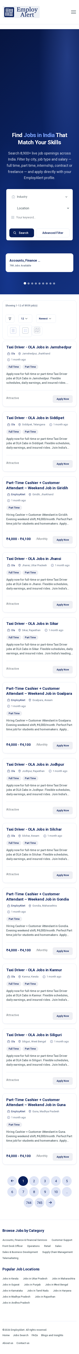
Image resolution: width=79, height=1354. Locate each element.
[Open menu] (73, 12)
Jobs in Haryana (62, 1290)
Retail (47, 1246)
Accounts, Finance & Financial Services (24, 1240)
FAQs (35, 1335)
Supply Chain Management (57, 1252)
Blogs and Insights (52, 1335)
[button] (25, 283)
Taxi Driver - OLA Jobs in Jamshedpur (39, 347)
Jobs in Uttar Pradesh (35, 1278)
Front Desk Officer (12, 1246)
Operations (33, 1246)
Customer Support (62, 1240)
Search (23, 232)
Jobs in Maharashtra (63, 1278)
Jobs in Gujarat (10, 1284)
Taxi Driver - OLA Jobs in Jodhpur (35, 764)
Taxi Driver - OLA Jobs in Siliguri (34, 1035)
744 (28, 1203)
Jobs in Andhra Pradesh (16, 1302)
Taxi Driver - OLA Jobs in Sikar (32, 623)
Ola (13, 353)
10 (56, 1192)
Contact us (22, 1343)
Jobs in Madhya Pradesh (16, 1296)
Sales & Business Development (20, 1252)
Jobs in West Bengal (56, 1284)
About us (7, 1343)
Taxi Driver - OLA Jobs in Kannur (34, 970)
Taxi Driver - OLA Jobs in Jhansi (33, 558)
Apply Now (63, 399)
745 (39, 1203)
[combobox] (40, 197)
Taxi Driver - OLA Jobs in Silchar (34, 829)
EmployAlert (18, 494)
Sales (58, 1246)
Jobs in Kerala (10, 1278)
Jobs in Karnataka (12, 1290)
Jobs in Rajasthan (45, 1296)
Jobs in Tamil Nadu (38, 1290)
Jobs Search (20, 1335)
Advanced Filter (52, 232)
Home (6, 1335)
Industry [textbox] (22, 196)
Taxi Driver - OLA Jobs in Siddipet (35, 418)
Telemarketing (10, 1258)
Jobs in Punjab (32, 1284)
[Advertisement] (39, 90)
